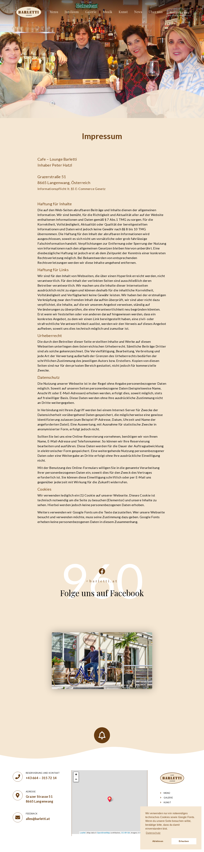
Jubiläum (72, 12)
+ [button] (76, 774)
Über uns (156, 12)
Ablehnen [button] (157, 841)
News (138, 12)
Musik (108, 12)
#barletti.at (102, 581)
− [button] (76, 779)
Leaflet (82, 832)
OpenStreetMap (103, 832)
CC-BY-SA (125, 832)
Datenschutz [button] (153, 833)
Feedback (31, 813)
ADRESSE (31, 791)
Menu (54, 12)
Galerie (91, 12)
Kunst (123, 12)
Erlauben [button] (184, 841)
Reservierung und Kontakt (43, 773)
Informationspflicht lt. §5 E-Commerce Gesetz (71, 189)
